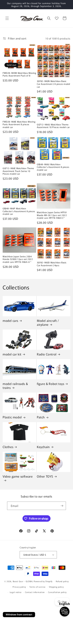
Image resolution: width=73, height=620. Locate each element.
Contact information (35, 592)
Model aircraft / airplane (48, 322)
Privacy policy (19, 586)
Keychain (43, 447)
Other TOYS (45, 476)
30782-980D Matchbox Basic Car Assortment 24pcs (52, 264)
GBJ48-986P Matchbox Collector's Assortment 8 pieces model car (19, 211)
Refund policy (62, 581)
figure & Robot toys (50, 384)
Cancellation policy (57, 592)
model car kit (12, 354)
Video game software (18, 476)
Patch (41, 417)
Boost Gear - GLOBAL (23, 581)
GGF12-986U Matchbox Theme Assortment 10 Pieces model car (53, 126)
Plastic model (12, 417)
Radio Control (47, 354)
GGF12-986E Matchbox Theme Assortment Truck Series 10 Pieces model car (18, 171)
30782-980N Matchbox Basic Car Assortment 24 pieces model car (53, 84)
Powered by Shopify (43, 581)
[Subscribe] (62, 506)
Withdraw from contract (19, 614)
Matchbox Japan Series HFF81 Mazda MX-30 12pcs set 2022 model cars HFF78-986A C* (52, 215)
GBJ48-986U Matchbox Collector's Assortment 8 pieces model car (53, 167)
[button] (7, 18)
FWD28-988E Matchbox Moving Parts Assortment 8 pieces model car (19, 124)
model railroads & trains (15, 386)
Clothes (8, 447)
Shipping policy (56, 586)
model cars (10, 321)
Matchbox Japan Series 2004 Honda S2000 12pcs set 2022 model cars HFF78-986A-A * (18, 259)
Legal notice (16, 592)
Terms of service (37, 586)
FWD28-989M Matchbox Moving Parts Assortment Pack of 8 (19, 74)
